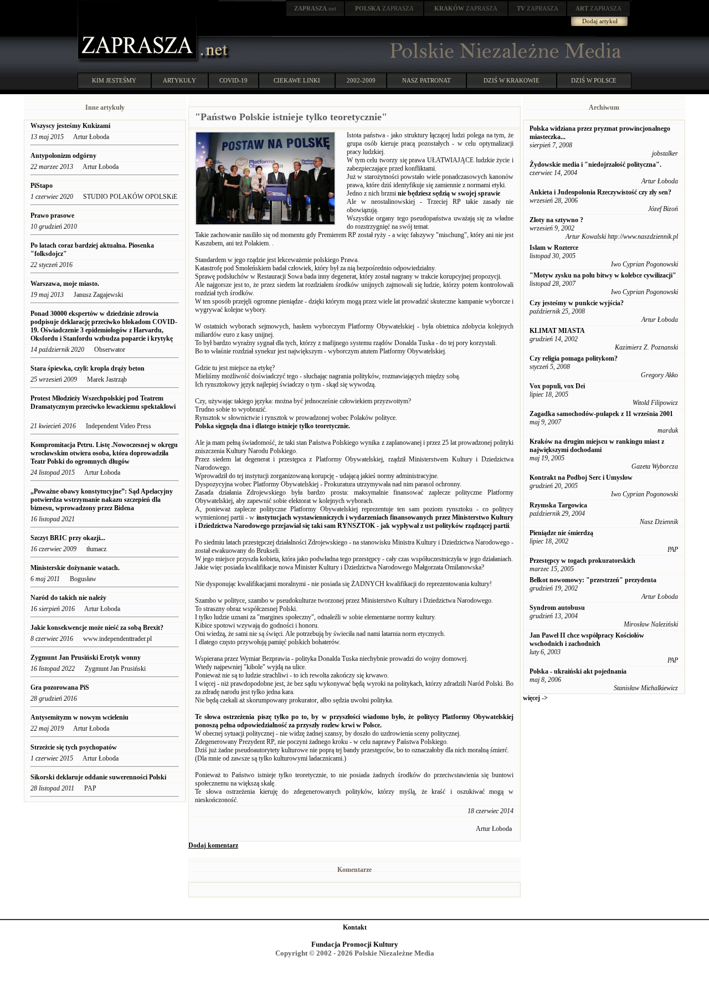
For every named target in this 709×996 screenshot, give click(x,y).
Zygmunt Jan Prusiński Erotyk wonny (85, 657)
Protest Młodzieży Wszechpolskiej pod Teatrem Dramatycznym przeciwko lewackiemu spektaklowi (103, 402)
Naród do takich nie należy (68, 598)
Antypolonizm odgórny (63, 156)
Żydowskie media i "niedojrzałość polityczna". (595, 164)
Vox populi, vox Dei (557, 386)
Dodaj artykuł (600, 21)
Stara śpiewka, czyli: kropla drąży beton (87, 368)
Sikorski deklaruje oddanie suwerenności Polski (98, 777)
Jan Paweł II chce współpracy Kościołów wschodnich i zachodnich (587, 640)
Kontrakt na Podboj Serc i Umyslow (581, 477)
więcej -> (535, 698)
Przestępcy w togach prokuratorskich (582, 560)
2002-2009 (361, 80)
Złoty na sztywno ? (556, 220)
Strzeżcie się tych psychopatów (74, 747)
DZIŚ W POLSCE (593, 80)
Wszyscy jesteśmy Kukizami (70, 126)
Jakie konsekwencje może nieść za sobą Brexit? (96, 628)
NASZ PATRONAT (426, 80)
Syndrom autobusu (557, 608)
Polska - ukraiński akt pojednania (578, 671)
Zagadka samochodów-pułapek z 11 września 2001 (601, 414)
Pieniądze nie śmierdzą (561, 533)
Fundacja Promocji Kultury (354, 944)
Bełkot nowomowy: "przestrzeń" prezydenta (593, 580)
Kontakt (355, 927)
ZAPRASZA (384, 8)
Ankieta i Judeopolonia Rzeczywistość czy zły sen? (600, 192)
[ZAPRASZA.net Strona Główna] (138, 61)
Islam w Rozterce (554, 247)
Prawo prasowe (52, 215)
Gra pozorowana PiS (59, 687)
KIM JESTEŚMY (114, 80)
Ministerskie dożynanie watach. (75, 568)
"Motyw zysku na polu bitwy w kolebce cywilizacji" (603, 275)
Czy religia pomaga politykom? (574, 358)
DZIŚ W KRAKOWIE (512, 80)
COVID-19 (233, 80)
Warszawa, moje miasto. (64, 283)
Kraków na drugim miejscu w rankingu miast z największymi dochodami (597, 446)
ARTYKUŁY (179, 80)
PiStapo (41, 185)
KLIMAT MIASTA (557, 331)
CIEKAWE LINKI (297, 80)
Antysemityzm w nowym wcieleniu (79, 717)
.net (315, 8)
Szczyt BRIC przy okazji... (67, 538)
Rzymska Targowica (558, 505)
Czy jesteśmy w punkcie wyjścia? (577, 303)
